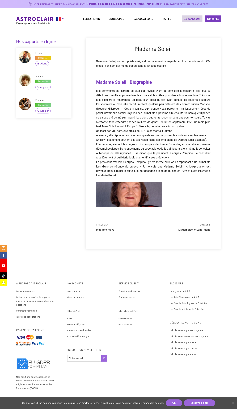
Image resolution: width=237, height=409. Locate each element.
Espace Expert (125, 324)
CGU (69, 318)
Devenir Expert (125, 318)
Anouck (39, 76)
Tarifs (166, 19)
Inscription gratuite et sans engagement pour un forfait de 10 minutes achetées (120, 4)
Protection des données (79, 330)
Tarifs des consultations (28, 317)
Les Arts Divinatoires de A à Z (184, 297)
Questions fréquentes (129, 291)
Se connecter (192, 19)
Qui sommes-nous (25, 291)
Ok (174, 402)
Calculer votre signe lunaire (183, 342)
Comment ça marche (26, 310)
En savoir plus (199, 402)
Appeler (44, 87)
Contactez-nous (126, 297)
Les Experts (91, 19)
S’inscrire (213, 19)
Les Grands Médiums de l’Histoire (187, 309)
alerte (43, 63)
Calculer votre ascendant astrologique (189, 336)
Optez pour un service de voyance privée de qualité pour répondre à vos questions (34, 301)
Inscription (104, 358)
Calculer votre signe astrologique (186, 330)
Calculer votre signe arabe (183, 354)
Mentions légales (75, 324)
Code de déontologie (78, 336)
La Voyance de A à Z (180, 291)
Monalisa (40, 100)
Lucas (38, 53)
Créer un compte (75, 297)
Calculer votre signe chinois (183, 348)
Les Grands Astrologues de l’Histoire (188, 303)
